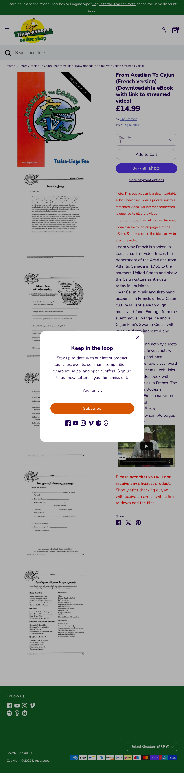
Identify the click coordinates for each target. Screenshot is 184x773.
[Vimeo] (91, 423)
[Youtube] (75, 423)
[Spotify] (98, 423)
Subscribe (92, 408)
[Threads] (106, 423)
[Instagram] (83, 423)
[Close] (138, 337)
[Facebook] (68, 423)
